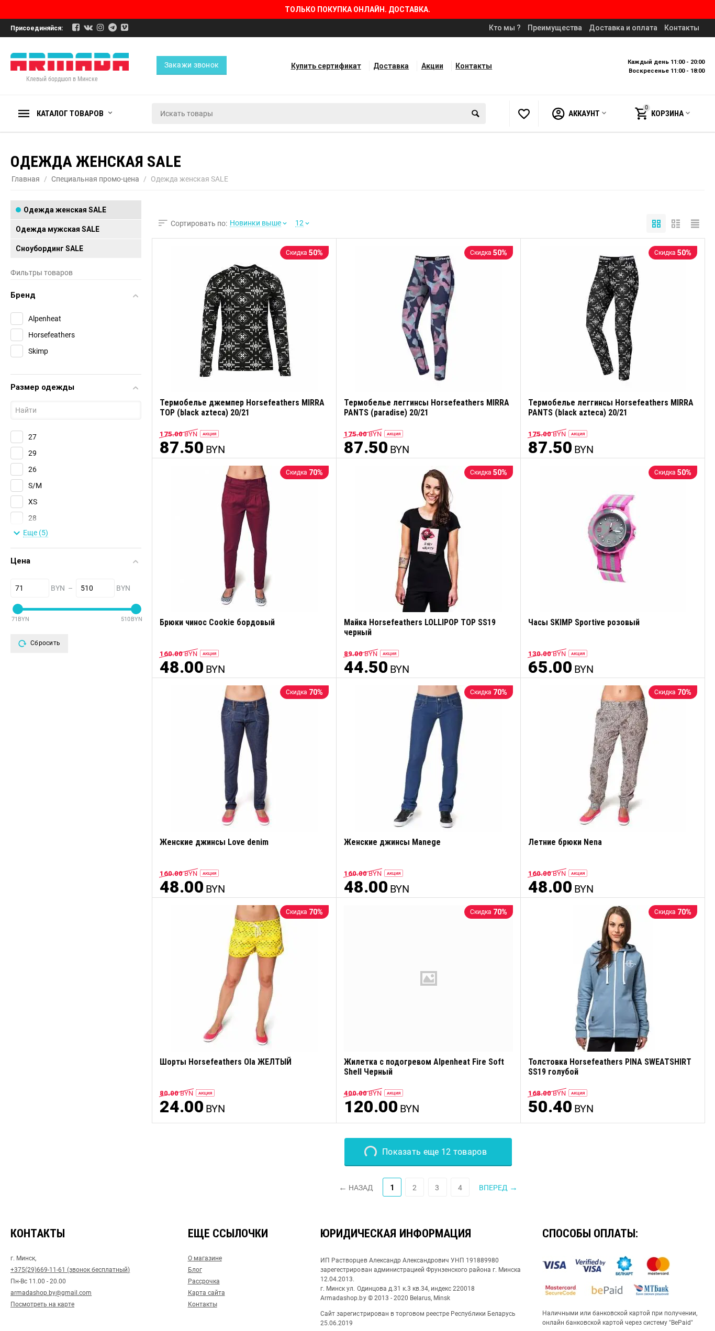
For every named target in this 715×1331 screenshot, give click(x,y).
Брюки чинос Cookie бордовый (217, 622)
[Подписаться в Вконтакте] (88, 27)
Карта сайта (206, 1292)
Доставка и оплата (623, 28)
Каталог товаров (70, 113)
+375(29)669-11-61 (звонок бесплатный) (70, 1269)
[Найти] (475, 113)
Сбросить (45, 643)
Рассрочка (204, 1281)
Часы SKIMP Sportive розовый (584, 622)
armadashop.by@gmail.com (51, 1292)
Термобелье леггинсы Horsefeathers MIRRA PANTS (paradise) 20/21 (426, 408)
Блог (195, 1269)
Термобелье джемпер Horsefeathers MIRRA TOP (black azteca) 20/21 (242, 408)
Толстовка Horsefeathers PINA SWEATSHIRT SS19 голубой (609, 1067)
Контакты (681, 28)
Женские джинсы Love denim (214, 842)
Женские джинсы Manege (392, 842)
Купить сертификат (326, 66)
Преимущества (555, 28)
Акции (432, 66)
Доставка (391, 66)
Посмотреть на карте (42, 1304)
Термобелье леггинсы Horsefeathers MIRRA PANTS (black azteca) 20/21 (611, 408)
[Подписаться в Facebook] (76, 27)
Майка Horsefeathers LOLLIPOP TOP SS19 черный (420, 627)
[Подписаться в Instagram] (100, 27)
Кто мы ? (505, 28)
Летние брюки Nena (565, 842)
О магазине (205, 1258)
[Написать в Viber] (124, 27)
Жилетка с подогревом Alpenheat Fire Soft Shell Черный (424, 1067)
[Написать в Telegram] (112, 27)
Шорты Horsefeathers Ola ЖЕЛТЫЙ (226, 1062)
